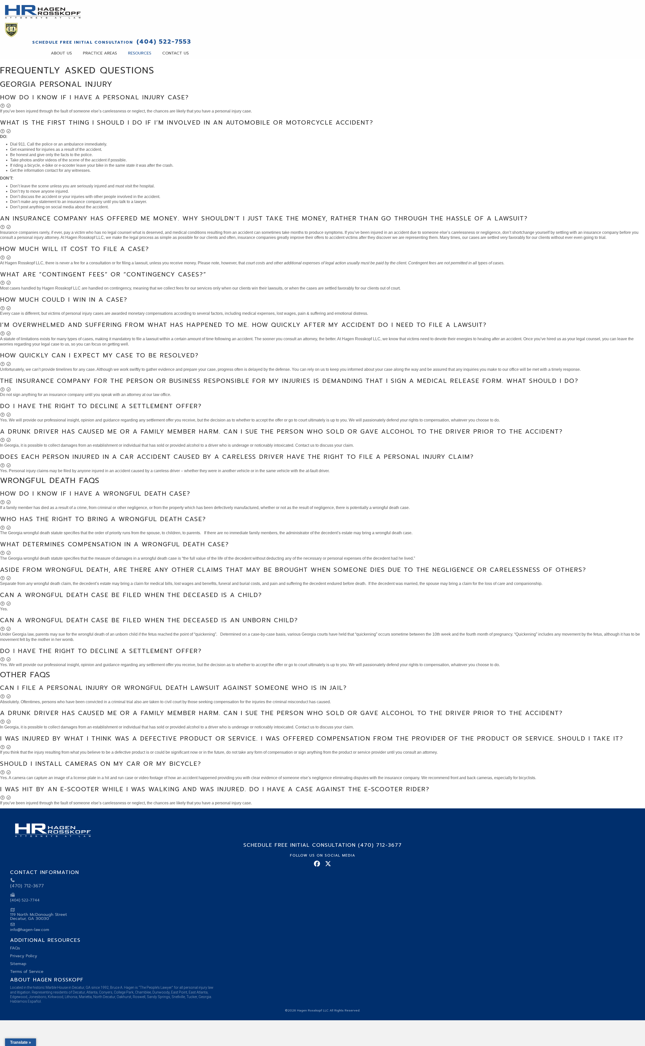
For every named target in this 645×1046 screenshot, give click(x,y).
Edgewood (18, 997)
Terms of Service (26, 972)
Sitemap (18, 964)
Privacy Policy (23, 956)
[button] (322, 101)
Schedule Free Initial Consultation (82, 42)
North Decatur (104, 997)
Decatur (79, 992)
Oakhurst (124, 997)
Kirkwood (55, 997)
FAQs (15, 948)
